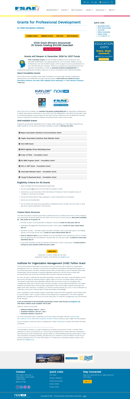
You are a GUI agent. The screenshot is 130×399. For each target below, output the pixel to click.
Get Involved (76, 10)
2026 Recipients (72, 36)
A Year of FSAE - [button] (34, 155)
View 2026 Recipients (52, 49)
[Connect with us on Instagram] (25, 387)
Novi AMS (36, 80)
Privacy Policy (54, 387)
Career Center (102, 34)
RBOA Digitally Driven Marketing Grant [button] (35, 149)
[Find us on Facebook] (17, 387)
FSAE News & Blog (104, 28)
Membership (52, 10)
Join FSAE (101, 30)
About (111, 10)
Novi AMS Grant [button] (27, 144)
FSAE (101, 36)
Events (64, 10)
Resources (100, 10)
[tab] (52, 132)
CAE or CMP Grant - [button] (35, 166)
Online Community (104, 32)
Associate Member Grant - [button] (38, 172)
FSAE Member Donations (74, 80)
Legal (84, 396)
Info (107, 36)
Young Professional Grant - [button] (38, 177)
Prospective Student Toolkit (48, 318)
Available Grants (32, 36)
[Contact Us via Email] (29, 387)
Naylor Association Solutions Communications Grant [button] (41, 133)
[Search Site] (112, 2)
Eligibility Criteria (47, 36)
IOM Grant (59, 36)
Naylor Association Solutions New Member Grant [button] (40, 138)
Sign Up (87, 381)
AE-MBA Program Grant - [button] (38, 160)
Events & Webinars (56, 378)
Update (59, 321)
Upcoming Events (104, 26)
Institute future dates (27, 318)
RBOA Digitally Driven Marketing (51, 80)
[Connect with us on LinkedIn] (21, 387)
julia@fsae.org (64, 257)
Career (89, 10)
